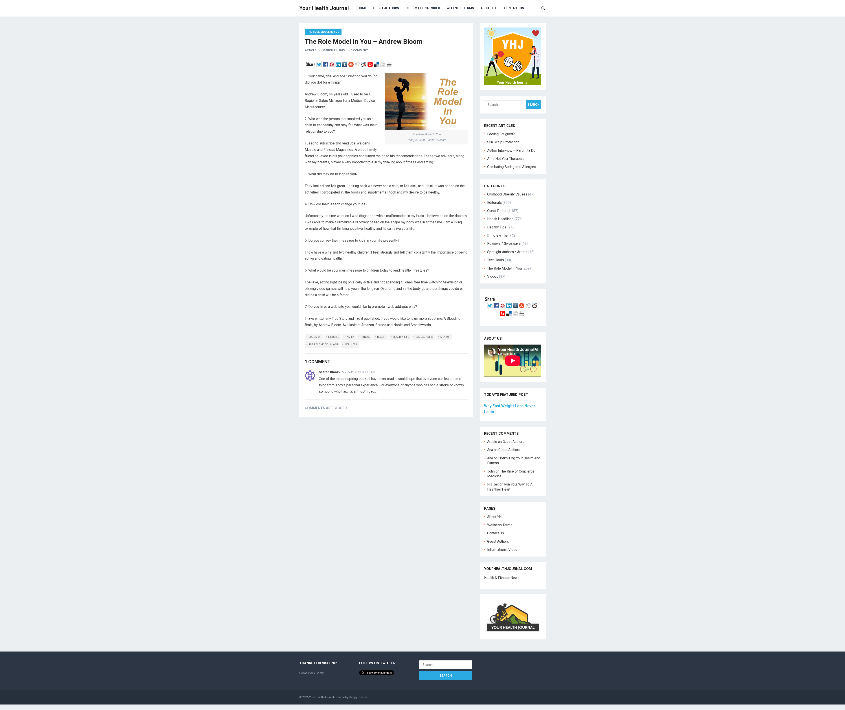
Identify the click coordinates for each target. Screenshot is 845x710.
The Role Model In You (323, 31)
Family (350, 337)
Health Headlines (500, 219)
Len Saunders (425, 337)
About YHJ (489, 8)
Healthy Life (401, 337)
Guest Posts (497, 211)
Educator (315, 337)
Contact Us (514, 8)
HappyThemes (358, 697)
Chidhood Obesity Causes (507, 194)
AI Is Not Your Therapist (505, 159)
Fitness (365, 337)
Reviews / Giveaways (504, 243)
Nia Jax (493, 484)
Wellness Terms (460, 8)
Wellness (351, 344)
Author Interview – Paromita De (511, 150)
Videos (492, 276)
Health (381, 337)
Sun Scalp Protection (503, 142)
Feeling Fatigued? (501, 134)
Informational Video (423, 8)
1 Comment (359, 50)
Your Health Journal (324, 8)
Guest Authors (386, 8)
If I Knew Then (498, 235)
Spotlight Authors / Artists (507, 252)
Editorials (494, 203)
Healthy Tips (497, 227)
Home (362, 8)
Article (310, 50)
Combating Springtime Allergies (512, 167)
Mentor (445, 337)
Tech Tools (495, 260)
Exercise (333, 337)
